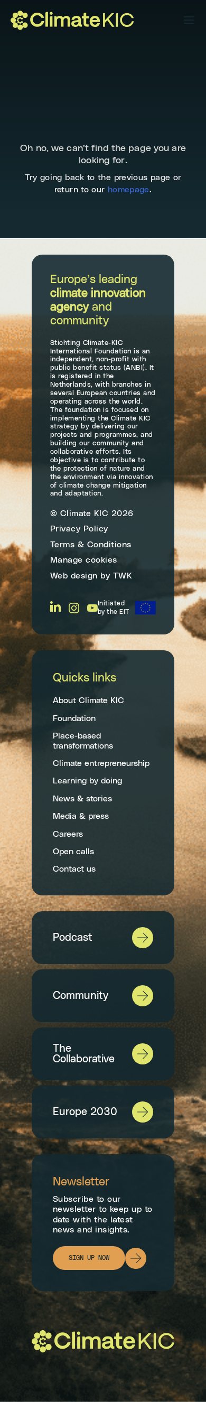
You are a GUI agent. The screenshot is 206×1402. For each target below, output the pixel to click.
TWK (123, 576)
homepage (128, 189)
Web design (74, 576)
